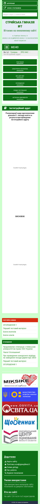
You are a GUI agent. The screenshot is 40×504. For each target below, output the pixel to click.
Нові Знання (20, 62)
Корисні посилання (15, 473)
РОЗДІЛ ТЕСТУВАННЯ (20, 90)
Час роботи (12, 470)
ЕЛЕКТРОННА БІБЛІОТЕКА (20, 69)
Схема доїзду (12, 467)
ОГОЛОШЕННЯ (20, 83)
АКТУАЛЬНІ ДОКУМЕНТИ (20, 97)
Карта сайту (12, 461)
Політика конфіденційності (18, 464)
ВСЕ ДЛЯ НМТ (20, 76)
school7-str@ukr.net (20, 40)
